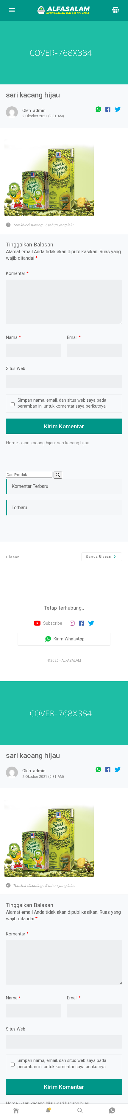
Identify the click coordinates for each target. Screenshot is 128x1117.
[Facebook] (108, 109)
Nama (13, 337)
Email (74, 337)
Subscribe (52, 623)
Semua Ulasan (99, 557)
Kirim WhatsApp (68, 638)
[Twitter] (117, 109)
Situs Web (15, 368)
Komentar (17, 273)
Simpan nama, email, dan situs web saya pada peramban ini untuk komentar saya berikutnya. (62, 403)
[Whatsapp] (98, 109)
